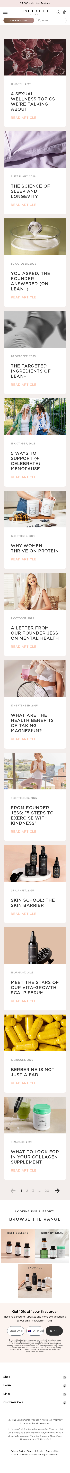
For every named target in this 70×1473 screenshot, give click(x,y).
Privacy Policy (31, 1351)
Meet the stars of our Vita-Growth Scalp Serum (35, 988)
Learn (7, 1385)
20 (47, 1190)
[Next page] (55, 1191)
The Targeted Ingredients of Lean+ (31, 371)
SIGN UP (54, 1331)
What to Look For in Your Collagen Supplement (35, 1157)
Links (6, 1394)
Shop (6, 1377)
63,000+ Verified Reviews (35, 3)
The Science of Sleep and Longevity (30, 191)
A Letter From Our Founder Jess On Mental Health (35, 633)
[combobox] (29, 1330)
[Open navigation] (5, 12)
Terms (41, 1351)
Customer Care (13, 1402)
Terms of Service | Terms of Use (43, 1451)
